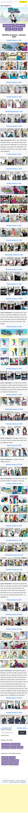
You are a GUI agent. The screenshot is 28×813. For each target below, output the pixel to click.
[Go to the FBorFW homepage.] (14, 10)
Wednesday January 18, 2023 (14, 409)
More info (10, 2)
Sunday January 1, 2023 (14, 40)
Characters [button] (5, 757)
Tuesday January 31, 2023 (14, 712)
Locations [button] (4, 763)
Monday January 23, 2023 (14, 525)
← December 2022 (6, 728)
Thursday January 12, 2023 (14, 269)
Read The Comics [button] (9, 25)
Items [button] (16, 760)
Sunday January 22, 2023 (14, 483)
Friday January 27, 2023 (14, 600)
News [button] (14, 29)
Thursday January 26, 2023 (14, 569)
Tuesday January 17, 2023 (14, 394)
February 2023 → (22, 728)
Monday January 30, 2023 (14, 698)
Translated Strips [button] (13, 763)
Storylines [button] (20, 747)
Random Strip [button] (20, 25)
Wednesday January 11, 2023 (14, 254)
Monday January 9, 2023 (14, 225)
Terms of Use (16, 781)
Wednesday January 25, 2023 (14, 555)
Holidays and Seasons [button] (7, 760)
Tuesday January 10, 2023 (14, 240)
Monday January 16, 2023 (14, 368)
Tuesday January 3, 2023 (14, 97)
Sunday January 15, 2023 (14, 326)
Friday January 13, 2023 (14, 284)
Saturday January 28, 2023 (14, 614)
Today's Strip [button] (5, 744)
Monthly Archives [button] (15, 744)
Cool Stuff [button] (12, 757)
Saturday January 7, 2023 (14, 168)
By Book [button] (13, 747)
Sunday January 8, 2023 (14, 183)
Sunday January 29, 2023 (14, 629)
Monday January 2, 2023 (14, 82)
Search (22, 732)
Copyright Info (23, 781)
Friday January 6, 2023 (14, 154)
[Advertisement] (14, 798)
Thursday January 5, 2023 (14, 126)
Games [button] (8, 29)
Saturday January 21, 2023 (14, 464)
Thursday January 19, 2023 (14, 424)
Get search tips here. (5, 735)
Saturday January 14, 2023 (14, 298)
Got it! (23, 1)
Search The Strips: (6, 729)
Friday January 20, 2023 (14, 445)
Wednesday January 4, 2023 (14, 111)
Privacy (11, 781)
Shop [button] (20, 29)
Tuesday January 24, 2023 (14, 540)
